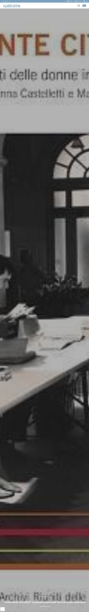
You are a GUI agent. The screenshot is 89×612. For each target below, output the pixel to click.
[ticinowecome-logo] (11, 5)
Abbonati (79, 1)
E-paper (70, 2)
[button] (4, 1)
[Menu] (79, 5)
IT (83, 5)
